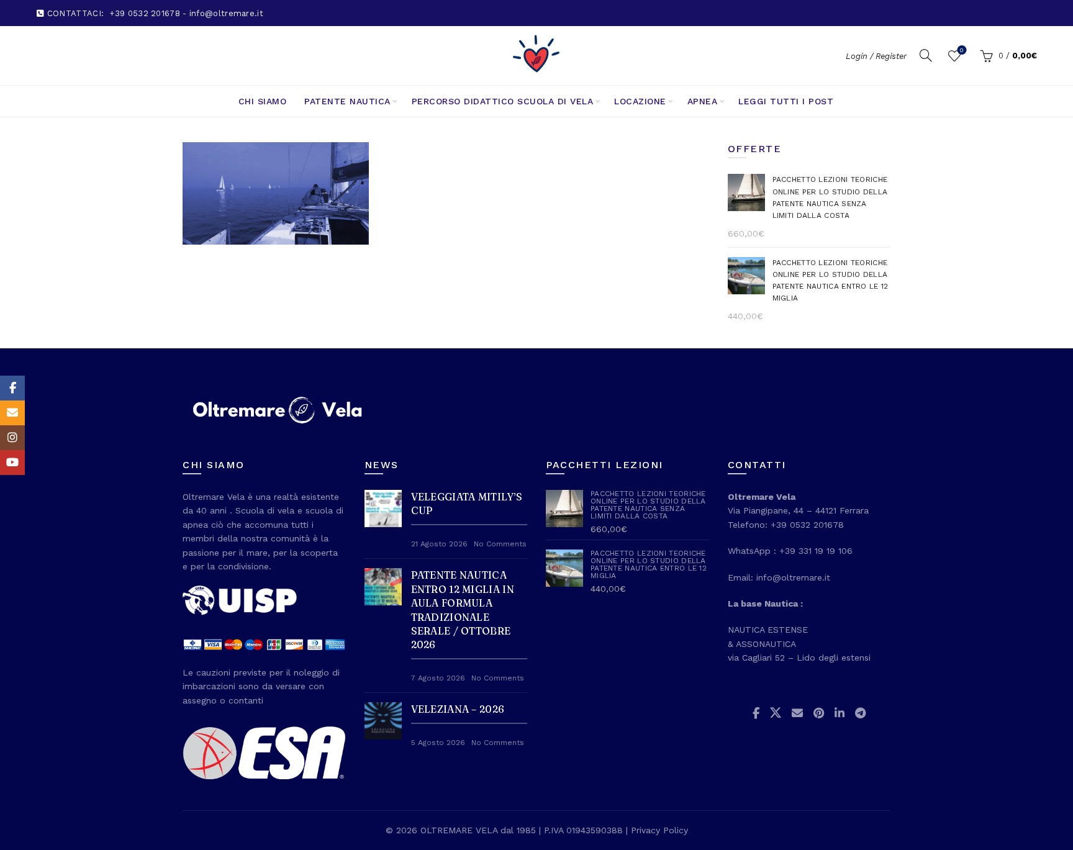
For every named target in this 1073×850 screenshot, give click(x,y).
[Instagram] (12, 437)
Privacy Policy (659, 830)
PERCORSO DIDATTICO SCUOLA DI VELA (503, 101)
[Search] (926, 55)
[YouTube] (12, 462)
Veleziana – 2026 (458, 709)
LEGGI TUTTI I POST (785, 101)
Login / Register (876, 56)
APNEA (702, 101)
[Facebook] (12, 388)
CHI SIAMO (262, 101)
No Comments (500, 544)
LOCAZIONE (640, 101)
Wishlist (961, 50)
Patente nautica (347, 101)
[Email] (12, 412)
